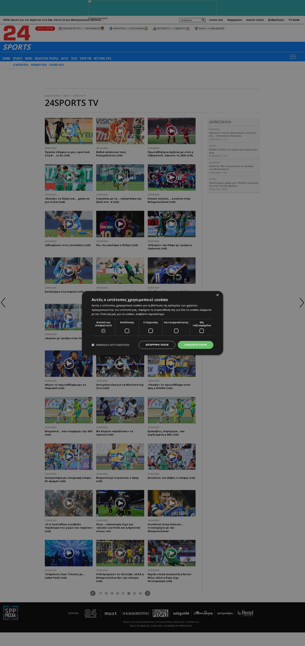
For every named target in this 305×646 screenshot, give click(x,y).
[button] (110, 345)
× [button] (217, 295)
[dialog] (152, 323)
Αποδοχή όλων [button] (195, 344)
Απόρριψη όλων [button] (157, 344)
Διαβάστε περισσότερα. (150, 314)
